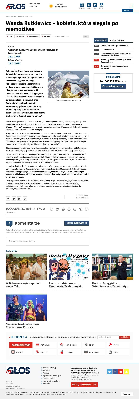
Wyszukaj (126, 10)
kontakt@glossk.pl (114, 86)
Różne (116, 352)
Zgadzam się (128, 394)
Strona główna (11, 17)
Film (9, 36)
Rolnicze (44, 352)
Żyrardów (33, 6)
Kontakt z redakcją (49, 368)
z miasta (20, 36)
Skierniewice (34, 4)
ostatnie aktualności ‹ (82, 197)
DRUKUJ (86, 36)
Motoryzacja (45, 345)
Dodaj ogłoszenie (21, 345)
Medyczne (20, 352)
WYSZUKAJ (124, 337)
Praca (91, 345)
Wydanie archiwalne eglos (52, 376)
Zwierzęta (69, 352)
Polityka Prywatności (50, 378)
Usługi (116, 345)
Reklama (46, 373)
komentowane (117, 40)
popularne (100, 40)
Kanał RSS (46, 384)
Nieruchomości (71, 345)
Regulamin (46, 370)
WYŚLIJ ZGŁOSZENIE (81, 384)
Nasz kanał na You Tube (51, 381)
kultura (30, 17)
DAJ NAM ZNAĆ (113, 77)
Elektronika (94, 352)
